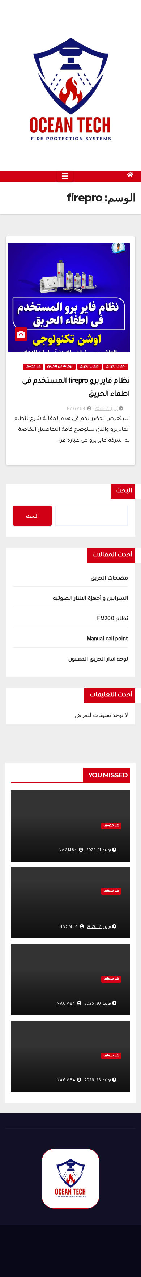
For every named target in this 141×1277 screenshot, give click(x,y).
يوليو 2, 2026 (99, 927)
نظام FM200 (112, 619)
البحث (124, 491)
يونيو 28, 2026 (98, 1080)
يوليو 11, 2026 (98, 850)
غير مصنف (33, 367)
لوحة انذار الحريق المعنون (98, 660)
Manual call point (107, 639)
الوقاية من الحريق (60, 367)
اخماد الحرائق (116, 367)
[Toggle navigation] (65, 176)
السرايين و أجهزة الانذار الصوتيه (90, 599)
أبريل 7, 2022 (106, 409)
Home (109, 1260)
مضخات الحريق (109, 579)
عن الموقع (75, 1260)
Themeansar (71, 1248)
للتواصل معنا (34, 1260)
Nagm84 (77, 409)
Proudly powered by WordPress (50, 1238)
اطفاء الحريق (89, 367)
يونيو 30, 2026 (98, 1004)
